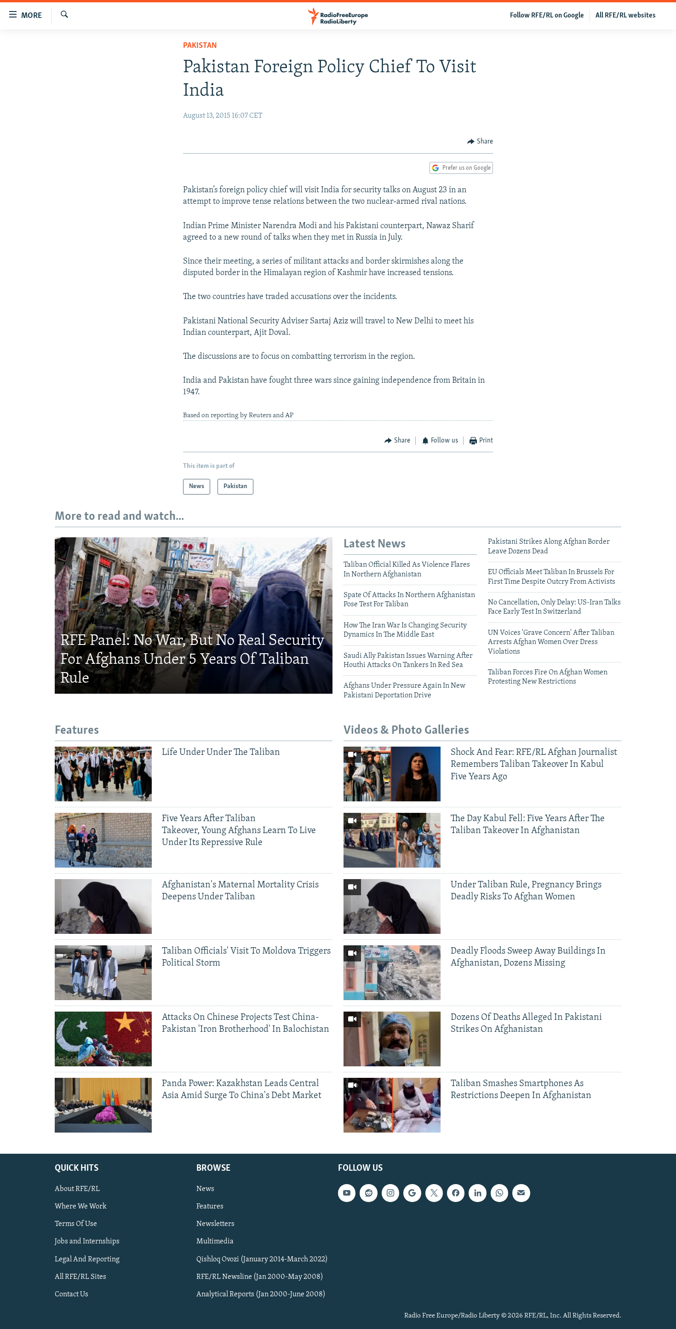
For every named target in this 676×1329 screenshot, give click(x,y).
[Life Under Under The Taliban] (103, 774)
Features (209, 1206)
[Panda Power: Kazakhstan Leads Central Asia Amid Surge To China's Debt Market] (103, 1105)
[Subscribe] (521, 1193)
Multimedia (215, 1241)
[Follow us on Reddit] (368, 1193)
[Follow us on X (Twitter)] (434, 1193)
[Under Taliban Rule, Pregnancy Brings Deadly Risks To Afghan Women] (392, 906)
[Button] (480, 142)
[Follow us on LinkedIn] (477, 1193)
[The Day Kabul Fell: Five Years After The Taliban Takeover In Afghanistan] (392, 840)
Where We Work (81, 1206)
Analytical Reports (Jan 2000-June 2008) (261, 1294)
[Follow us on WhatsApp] (499, 1193)
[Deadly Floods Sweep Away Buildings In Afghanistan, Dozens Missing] (392, 972)
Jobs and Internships (87, 1241)
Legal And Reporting (87, 1259)
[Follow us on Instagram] (390, 1193)
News (205, 1189)
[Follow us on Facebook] (455, 1193)
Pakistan (200, 46)
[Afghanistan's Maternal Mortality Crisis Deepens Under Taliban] (103, 906)
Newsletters (215, 1224)
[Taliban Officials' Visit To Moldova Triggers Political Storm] (103, 972)
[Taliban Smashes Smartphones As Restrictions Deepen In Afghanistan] (392, 1105)
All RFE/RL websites (626, 15)
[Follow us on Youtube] (346, 1193)
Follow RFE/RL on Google (547, 15)
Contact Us (71, 1294)
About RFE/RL (77, 1189)
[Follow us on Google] (412, 1193)
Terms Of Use (76, 1224)
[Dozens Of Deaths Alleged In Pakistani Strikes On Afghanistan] (392, 1039)
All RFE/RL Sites (80, 1276)
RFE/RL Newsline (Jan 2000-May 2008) (259, 1276)
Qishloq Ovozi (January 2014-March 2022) (262, 1259)
